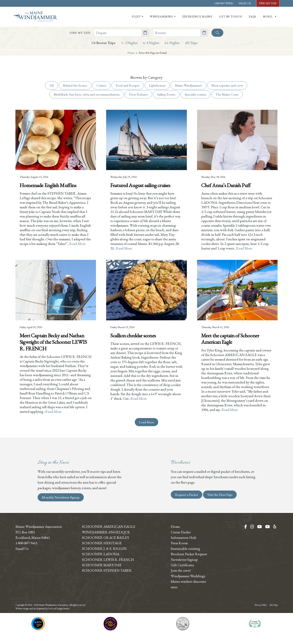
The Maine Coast (227, 94)
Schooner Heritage (102, 543)
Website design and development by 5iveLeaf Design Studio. (42, 608)
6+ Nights (172, 42)
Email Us (245, 3)
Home (131, 53)
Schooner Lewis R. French (108, 559)
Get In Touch (230, 16)
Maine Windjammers (188, 85)
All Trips (191, 42)
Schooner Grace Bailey (105, 537)
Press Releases (138, 94)
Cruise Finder (181, 532)
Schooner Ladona (100, 554)
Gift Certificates (182, 565)
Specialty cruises (195, 94)
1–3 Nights (129, 42)
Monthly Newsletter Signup (61, 497)
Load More (146, 422)
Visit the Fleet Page (219, 494)
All (51, 85)
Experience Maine (197, 16)
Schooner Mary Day (102, 565)
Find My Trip (268, 3)
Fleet (136, 16)
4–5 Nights (151, 42)
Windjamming (161, 16)
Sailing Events (166, 94)
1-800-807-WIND (223, 3)
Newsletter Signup (184, 559)
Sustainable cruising (185, 548)
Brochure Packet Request (189, 554)
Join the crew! (181, 570)
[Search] (217, 33)
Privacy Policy (261, 604)
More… (268, 16)
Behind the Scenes (75, 85)
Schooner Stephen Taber (107, 570)
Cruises (101, 85)
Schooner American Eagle (108, 526)
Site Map (274, 604)
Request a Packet (186, 494)
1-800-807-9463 (26, 543)
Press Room (179, 543)
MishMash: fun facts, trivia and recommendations (87, 94)
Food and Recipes (128, 85)
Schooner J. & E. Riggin (104, 548)
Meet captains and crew (227, 85)
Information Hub (183, 537)
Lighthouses (157, 85)
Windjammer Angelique (106, 532)
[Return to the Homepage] (35, 16)
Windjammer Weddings (188, 576)
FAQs (252, 16)
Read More (77, 243)
